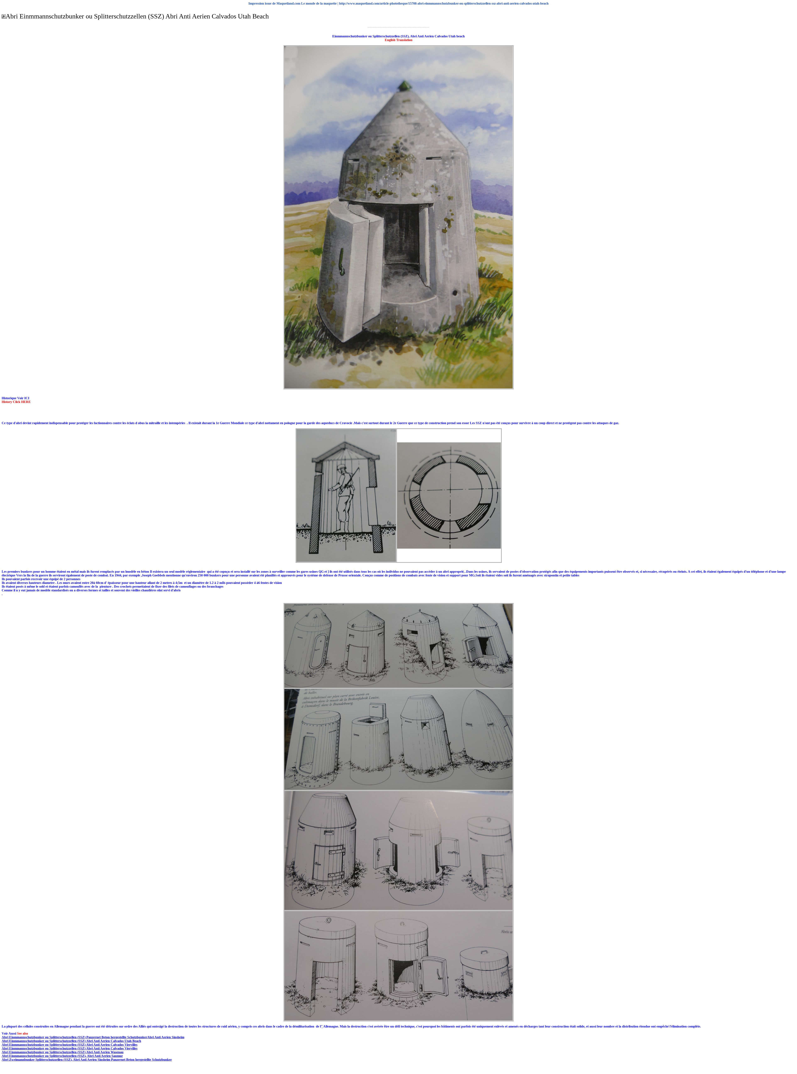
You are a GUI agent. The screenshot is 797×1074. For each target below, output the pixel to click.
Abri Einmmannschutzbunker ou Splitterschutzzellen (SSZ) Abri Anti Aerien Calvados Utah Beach (71, 1041)
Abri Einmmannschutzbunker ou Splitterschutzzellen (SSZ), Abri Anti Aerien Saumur (62, 1056)
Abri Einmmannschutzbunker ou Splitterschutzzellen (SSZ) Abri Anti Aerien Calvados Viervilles (69, 1044)
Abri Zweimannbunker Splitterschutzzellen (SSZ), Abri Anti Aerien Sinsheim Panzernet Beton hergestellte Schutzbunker (87, 1059)
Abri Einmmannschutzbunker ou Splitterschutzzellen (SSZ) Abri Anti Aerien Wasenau (62, 1052)
